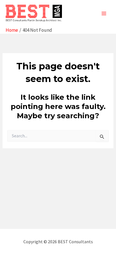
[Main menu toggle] (104, 13)
